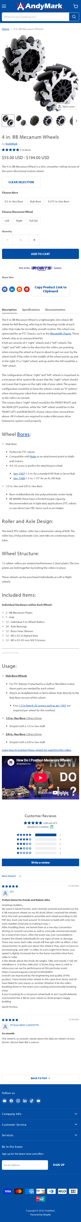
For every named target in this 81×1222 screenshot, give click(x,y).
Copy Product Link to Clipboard (50, 289)
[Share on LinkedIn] (12, 289)
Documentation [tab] (55, 309)
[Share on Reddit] (19, 289)
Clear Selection (21, 182)
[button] (11, 150)
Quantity (7, 231)
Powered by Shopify (40, 1214)
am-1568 (19, 478)
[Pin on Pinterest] (27, 289)
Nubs (33, 456)
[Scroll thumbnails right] (76, 121)
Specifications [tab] (31, 309)
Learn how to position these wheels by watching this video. (36, 750)
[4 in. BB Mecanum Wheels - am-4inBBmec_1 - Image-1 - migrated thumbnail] (8, 121)
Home (5, 29)
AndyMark (11, 143)
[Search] (74, 16)
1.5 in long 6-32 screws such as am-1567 (42, 705)
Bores (23, 434)
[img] (10, 886)
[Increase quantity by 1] (34, 240)
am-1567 (19, 473)
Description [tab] (9, 309)
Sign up (58, 1165)
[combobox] (35, 16)
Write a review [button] (40, 862)
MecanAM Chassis (60, 333)
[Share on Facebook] (5, 289)
